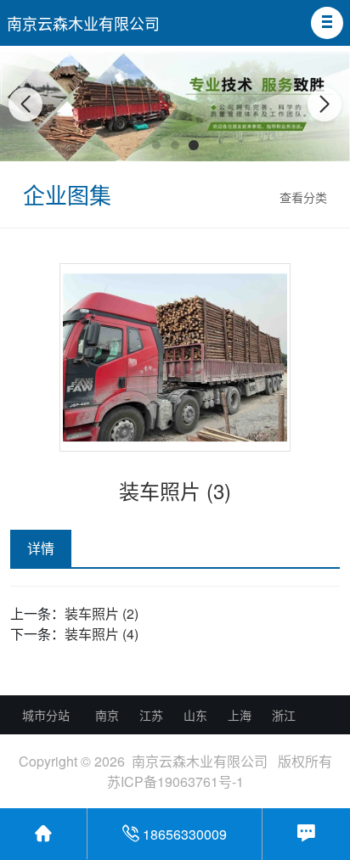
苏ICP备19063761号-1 (175, 781)
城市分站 (46, 714)
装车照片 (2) (101, 613)
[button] (327, 23)
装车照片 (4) (101, 634)
